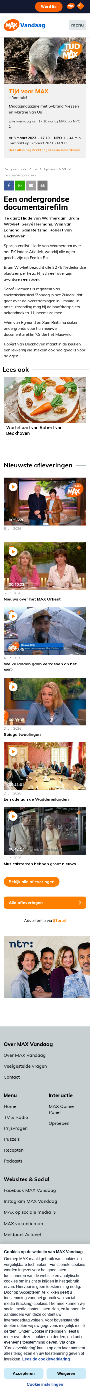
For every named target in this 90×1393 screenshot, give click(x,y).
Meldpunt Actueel (22, 1234)
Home (10, 1106)
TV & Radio (16, 1117)
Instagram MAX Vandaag (30, 1201)
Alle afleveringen (26, 902)
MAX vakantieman (23, 1223)
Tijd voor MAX (54, 169)
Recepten (14, 1150)
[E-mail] (31, 185)
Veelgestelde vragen (25, 1066)
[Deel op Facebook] (9, 185)
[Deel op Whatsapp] (20, 185)
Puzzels (12, 1139)
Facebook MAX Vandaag (30, 1190)
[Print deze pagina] (43, 185)
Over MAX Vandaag (25, 1055)
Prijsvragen (16, 1128)
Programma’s (15, 169)
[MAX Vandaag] (24, 25)
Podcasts (13, 1161)
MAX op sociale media (27, 1212)
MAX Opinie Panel (61, 1109)
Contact (12, 1077)
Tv (35, 169)
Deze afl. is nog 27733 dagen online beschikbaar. (45, 150)
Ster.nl (59, 920)
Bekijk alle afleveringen (31, 881)
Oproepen (59, 1123)
